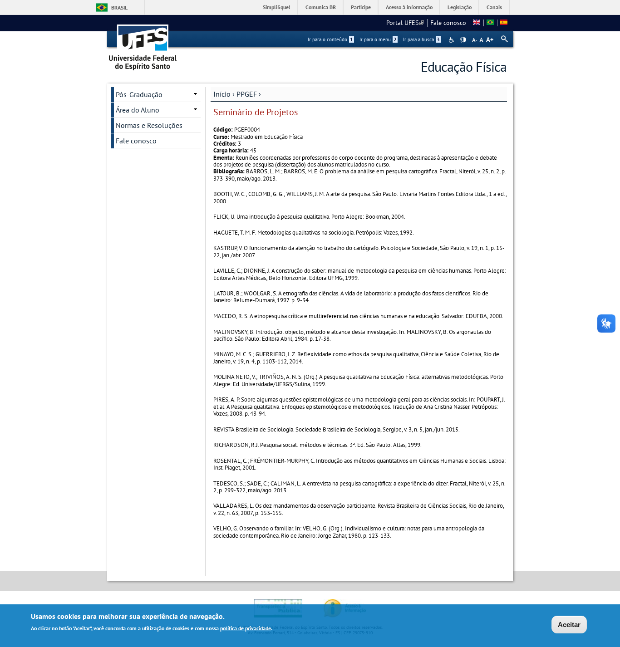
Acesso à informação (409, 7)
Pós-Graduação (139, 94)
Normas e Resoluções (149, 125)
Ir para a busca (421, 39)
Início (222, 93)
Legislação (460, 7)
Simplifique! (276, 7)
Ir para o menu (378, 39)
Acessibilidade (452, 40)
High (463, 40)
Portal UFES (405, 23)
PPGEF (246, 93)
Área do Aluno (137, 109)
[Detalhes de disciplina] (490, 23)
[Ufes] (143, 44)
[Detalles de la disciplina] (503, 23)
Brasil (119, 7)
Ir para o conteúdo (330, 39)
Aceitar (569, 624)
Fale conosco (448, 23)
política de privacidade (245, 628)
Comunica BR (320, 7)
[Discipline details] (476, 23)
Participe (361, 7)
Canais (494, 7)
